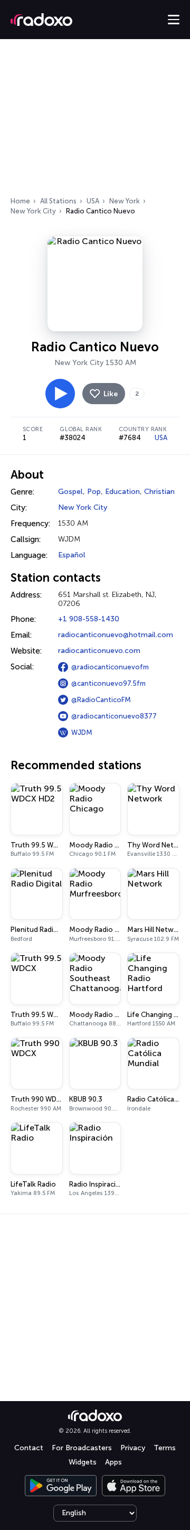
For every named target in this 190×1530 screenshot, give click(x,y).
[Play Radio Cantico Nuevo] (60, 393)
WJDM (81, 732)
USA (93, 201)
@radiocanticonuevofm (110, 667)
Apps (113, 1462)
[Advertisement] (95, 121)
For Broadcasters (82, 1447)
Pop (94, 491)
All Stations (58, 201)
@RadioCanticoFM (101, 700)
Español (72, 555)
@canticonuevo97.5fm (108, 683)
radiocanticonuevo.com (99, 650)
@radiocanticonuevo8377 (114, 716)
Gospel (70, 491)
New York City (33, 211)
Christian (159, 491)
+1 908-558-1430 (88, 618)
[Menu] (173, 19)
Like (110, 393)
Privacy (132, 1447)
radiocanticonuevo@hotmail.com (115, 634)
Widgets (83, 1462)
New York (124, 201)
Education (122, 491)
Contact (28, 1447)
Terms (165, 1447)
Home (20, 201)
